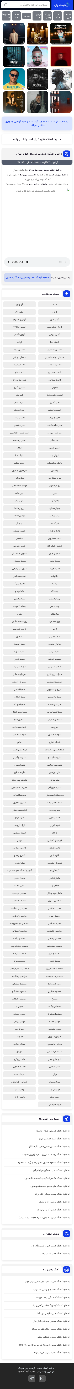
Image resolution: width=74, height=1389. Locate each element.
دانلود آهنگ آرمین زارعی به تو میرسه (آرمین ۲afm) (44, 1345)
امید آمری (55, 402)
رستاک (54, 591)
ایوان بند (54, 455)
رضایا (19, 614)
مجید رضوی (54, 916)
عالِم (19, 742)
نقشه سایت (17, 16)
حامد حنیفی (19, 531)
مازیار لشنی (19, 878)
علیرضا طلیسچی (19, 787)
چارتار (19, 523)
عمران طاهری (19, 802)
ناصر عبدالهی (19, 1066)
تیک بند (55, 523)
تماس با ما (6, 16)
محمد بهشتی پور (19, 946)
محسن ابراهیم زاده (19, 923)
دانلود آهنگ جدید (52, 170)
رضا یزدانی (55, 614)
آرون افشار (19, 334)
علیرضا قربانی (19, 795)
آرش (54, 312)
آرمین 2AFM (19, 327)
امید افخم (19, 402)
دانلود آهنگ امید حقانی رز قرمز (54, 1138)
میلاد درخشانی (54, 1051)
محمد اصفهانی (54, 946)
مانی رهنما (19, 885)
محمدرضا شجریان (54, 968)
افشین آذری (19, 387)
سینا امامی (19, 689)
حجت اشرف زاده (54, 546)
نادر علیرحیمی (54, 1059)
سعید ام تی (54, 651)
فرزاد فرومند (19, 825)
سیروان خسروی (54, 689)
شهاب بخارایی (19, 727)
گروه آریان (55, 870)
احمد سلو (19, 372)
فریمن (19, 840)
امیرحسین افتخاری (19, 433)
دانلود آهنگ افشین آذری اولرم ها (53, 1209)
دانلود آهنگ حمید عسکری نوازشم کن (51, 1170)
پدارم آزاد (54, 500)
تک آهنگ (58, 16)
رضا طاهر (54, 606)
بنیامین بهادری (19, 470)
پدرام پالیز (19, 500)
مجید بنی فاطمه (19, 908)
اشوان (54, 387)
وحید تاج (19, 1089)
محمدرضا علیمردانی (19, 968)
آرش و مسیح (19, 319)
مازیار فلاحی (54, 878)
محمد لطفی (54, 961)
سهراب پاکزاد (19, 666)
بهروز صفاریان (54, 478)
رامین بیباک (19, 583)
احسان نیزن (19, 364)
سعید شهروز (19, 651)
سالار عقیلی (54, 636)
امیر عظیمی (19, 425)
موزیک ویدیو (48, 16)
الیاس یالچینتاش (54, 395)
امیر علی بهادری (54, 433)
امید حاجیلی (54, 410)
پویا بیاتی (55, 515)
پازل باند (19, 493)
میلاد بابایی (19, 1044)
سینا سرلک (19, 704)
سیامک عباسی (54, 682)
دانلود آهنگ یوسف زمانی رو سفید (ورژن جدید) (46, 1154)
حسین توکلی (19, 546)
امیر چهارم (55, 417)
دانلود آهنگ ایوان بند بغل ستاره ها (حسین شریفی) (44, 1217)
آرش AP (19, 312)
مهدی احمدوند (54, 1014)
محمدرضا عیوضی (54, 976)
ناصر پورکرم (19, 1059)
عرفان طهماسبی (19, 749)
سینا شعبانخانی (54, 712)
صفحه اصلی (69, 16)
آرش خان (54, 319)
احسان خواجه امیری (54, 357)
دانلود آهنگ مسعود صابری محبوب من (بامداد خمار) (43, 1162)
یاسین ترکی (19, 1097)
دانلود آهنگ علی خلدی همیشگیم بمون (49, 1186)
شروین (54, 727)
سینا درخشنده (54, 704)
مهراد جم (19, 1029)
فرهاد (54, 833)
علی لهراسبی (55, 772)
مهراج (19, 1051)
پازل (54, 493)
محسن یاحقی (54, 938)
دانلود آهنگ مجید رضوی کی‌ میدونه (51, 1352)
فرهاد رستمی (19, 833)
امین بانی (54, 440)
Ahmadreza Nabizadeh (41, 184)
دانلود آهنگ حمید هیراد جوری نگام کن (50, 1245)
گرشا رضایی (19, 863)
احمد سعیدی (54, 372)
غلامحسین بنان (19, 810)
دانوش (54, 576)
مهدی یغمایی (54, 1029)
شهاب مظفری (19, 734)
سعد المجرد (19, 644)
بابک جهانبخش (54, 463)
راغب (54, 583)
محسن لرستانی (19, 931)
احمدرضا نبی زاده (35, 170)
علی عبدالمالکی (54, 765)
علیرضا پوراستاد (19, 780)
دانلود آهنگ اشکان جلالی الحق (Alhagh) (49, 1146)
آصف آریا (54, 342)
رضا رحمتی (54, 598)
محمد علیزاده (19, 953)
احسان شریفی (54, 364)
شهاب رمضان (54, 734)
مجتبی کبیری (54, 900)
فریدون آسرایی (54, 840)
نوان (54, 1074)
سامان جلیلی (54, 644)
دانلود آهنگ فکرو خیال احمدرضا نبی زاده (37, 139)
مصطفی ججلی (19, 999)
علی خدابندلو (54, 757)
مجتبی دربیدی (19, 893)
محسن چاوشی (54, 931)
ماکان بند (54, 885)
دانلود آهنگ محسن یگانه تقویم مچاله (50, 1329)
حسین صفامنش (19, 553)
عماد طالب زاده (54, 802)
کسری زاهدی (19, 855)
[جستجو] (5, 4)
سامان (19, 636)
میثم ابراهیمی (54, 1044)
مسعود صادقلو (19, 991)
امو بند (19, 395)
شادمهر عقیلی (54, 719)
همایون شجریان (19, 1082)
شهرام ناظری (55, 742)
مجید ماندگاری (19, 916)
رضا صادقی (19, 598)
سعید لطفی (19, 659)
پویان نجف (19, 515)
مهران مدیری (54, 1036)
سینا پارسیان (54, 697)
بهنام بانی (19, 478)
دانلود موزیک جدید (58, 174)
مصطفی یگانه (54, 1006)
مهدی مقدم (54, 1021)
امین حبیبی (54, 447)
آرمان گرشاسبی (54, 327)
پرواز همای (54, 508)
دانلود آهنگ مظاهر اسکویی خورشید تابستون (46, 1178)
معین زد (19, 1006)
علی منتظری (19, 772)
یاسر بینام (55, 1097)
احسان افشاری (54, 349)
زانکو (54, 629)
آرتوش (19, 304)
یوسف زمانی (55, 1104)
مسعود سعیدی (19, 984)
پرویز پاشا (19, 508)
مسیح (55, 999)
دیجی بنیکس (19, 576)
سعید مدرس (54, 666)
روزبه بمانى (54, 621)
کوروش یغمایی (54, 863)
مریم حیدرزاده (54, 984)
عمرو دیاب (54, 810)
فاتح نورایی (54, 817)
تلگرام (31, 1378)
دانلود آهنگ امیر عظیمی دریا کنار (53, 1313)
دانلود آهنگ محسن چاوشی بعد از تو (51, 1289)
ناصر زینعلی (54, 1066)
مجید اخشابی (19, 900)
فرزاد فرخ (19, 817)
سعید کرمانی (54, 659)
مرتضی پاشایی (19, 976)
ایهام (19, 447)
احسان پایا (19, 349)
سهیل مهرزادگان (19, 712)
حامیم (19, 538)
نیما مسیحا (54, 1082)
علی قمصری (19, 765)
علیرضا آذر (55, 780)
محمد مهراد (19, 961)
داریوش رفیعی (19, 568)
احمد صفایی (55, 380)
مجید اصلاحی (54, 908)
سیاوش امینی (19, 682)
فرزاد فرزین (55, 825)
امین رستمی (19, 440)
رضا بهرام (19, 591)
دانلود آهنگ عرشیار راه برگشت (54, 1202)
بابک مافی (19, 463)
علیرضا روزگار (54, 787)
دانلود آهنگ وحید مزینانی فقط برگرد (52, 1194)
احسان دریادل (19, 357)
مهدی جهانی (19, 1014)
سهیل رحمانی (19, 674)
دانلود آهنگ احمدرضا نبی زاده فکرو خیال (39, 154)
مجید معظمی (54, 923)
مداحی (27, 16)
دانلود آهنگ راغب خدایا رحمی (54, 1253)
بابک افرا (19, 455)
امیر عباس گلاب (54, 425)
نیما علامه (19, 1074)
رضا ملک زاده (19, 606)
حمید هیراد (54, 568)
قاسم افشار (54, 848)
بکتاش (54, 470)
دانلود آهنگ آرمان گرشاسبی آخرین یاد (50, 1305)
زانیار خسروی (19, 629)
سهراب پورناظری (54, 674)
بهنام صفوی (54, 485)
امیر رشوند (19, 417)
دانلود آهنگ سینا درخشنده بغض (53, 1337)
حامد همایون (54, 538)
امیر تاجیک (19, 410)
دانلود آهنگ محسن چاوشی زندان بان (51, 1321)
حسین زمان (54, 553)
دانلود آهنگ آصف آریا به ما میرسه (52, 1297)
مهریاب (19, 1036)
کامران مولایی (19, 848)
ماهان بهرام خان (54, 893)
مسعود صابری (54, 991)
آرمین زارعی (54, 334)
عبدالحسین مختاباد (54, 749)
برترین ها (38, 16)
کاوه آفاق (54, 855)
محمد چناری (55, 953)
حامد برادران (55, 531)
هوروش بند (54, 1089)
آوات (19, 342)
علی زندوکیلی (19, 757)
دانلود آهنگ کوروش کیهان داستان (52, 1131)
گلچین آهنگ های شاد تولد (19, 870)
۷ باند (54, 304)
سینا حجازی (19, 697)
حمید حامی (54, 561)
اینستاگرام (42, 1378)
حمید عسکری (19, 561)
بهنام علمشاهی (19, 485)
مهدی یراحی (19, 1021)
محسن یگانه (19, 938)
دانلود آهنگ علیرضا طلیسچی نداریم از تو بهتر (47, 1281)
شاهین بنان (19, 719)
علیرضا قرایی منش (55, 795)
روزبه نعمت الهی (19, 621)
